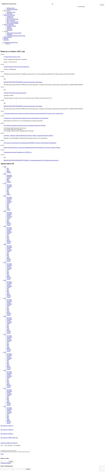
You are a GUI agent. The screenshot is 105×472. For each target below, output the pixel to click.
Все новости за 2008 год (7, 433)
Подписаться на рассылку (9, 3)
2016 (5, 316)
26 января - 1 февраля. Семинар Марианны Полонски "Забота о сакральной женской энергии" (28, 135)
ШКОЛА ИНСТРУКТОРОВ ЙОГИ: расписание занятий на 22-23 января (23, 106)
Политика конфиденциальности (9, 443)
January (9, 194)
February (9, 172)
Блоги (2, 454)
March (8, 171)
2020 (5, 244)
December (9, 175)
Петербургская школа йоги (11, 42)
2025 (5, 173)
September (9, 176)
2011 (5, 406)
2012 (5, 388)
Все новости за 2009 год (7, 429)
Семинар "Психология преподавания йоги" (15, 92)
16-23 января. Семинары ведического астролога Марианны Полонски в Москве (25, 125)
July (8, 168)
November (9, 186)
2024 (5, 183)
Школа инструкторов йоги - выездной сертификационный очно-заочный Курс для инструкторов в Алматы (32, 147)
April (8, 193)
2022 (5, 211)
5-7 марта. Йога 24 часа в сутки (12, 56)
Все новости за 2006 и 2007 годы (9, 437)
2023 (5, 196)
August (8, 178)
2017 (5, 298)
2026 (5, 166)
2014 (5, 352)
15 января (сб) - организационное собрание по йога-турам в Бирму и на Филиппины (26, 118)
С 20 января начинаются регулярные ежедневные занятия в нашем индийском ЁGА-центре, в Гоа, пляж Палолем (33, 113)
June (8, 169)
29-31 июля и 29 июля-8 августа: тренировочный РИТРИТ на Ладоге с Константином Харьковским (30, 142)
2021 (5, 226)
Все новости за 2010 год (7, 425)
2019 (5, 262)
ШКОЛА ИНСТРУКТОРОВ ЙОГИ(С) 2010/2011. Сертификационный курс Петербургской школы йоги (31, 160)
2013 (5, 370)
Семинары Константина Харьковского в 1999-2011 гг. (18, 152)
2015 (5, 334)
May (8, 179)
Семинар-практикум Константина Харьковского (16, 66)
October (9, 200)
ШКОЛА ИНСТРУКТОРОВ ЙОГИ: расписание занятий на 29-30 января (23, 82)
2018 (5, 280)
